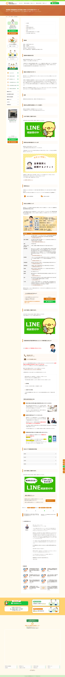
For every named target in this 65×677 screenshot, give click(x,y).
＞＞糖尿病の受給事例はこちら (36, 275)
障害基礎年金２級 (26, 11)
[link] (33, 559)
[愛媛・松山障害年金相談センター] (11, 3)
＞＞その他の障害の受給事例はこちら (37, 285)
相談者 (27, 25)
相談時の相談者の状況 (29, 27)
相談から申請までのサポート (30, 28)
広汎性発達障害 (15, 11)
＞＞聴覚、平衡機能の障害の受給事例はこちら (38, 241)
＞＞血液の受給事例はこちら (35, 279)
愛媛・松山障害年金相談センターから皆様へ (33, 31)
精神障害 (30, 11)
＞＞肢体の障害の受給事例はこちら (36, 255)
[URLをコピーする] (53, 511)
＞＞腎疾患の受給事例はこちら (36, 269)
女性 (22, 11)
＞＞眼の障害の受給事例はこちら (36, 237)
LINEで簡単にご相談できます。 (31, 33)
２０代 (32, 11)
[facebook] (36, 559)
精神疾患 (12, 11)
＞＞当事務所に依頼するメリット (28, 179)
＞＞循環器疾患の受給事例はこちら (36, 266)
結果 (27, 30)
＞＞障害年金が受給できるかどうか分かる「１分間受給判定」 (32, 369)
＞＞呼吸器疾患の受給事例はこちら (36, 263)
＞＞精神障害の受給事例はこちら (36, 260)
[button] (26, 511)
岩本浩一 (27, 529)
